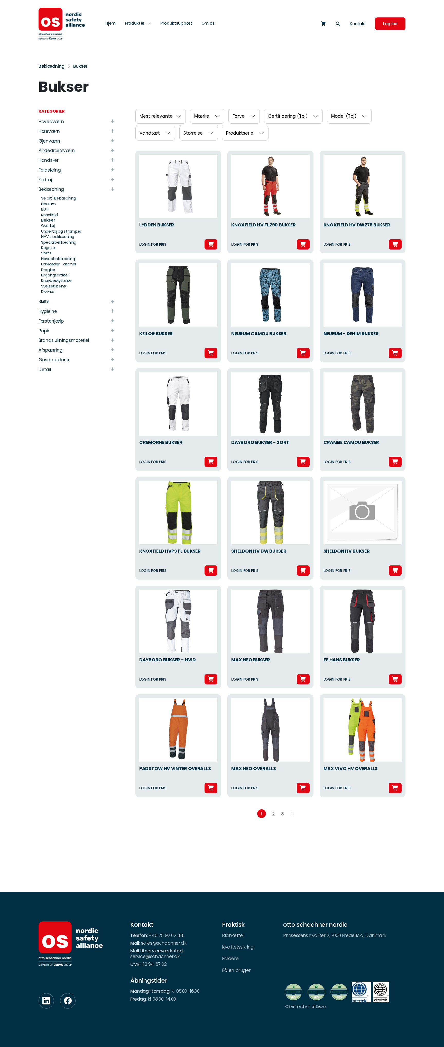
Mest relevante (156, 116)
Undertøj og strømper (61, 231)
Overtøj (48, 225)
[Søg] (337, 23)
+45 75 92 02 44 (166, 935)
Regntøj (48, 247)
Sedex (321, 1006)
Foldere (230, 958)
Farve (239, 116)
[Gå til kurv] (323, 23)
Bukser (80, 66)
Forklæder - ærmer (58, 264)
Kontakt (358, 23)
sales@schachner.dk (164, 943)
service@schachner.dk (155, 956)
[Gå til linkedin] (46, 1001)
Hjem (110, 23)
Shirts (46, 253)
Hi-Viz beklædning (57, 236)
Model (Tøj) (343, 116)
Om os (208, 23)
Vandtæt (150, 133)
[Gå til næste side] (292, 813)
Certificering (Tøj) (288, 116)
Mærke (201, 116)
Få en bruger (236, 970)
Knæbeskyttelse (56, 280)
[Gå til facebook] (68, 1001)
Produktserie (239, 133)
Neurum (48, 203)
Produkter (134, 23)
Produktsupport (176, 23)
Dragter (48, 269)
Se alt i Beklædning (58, 198)
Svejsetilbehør (54, 286)
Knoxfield (49, 214)
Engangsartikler (55, 275)
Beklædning (51, 66)
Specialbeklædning (58, 242)
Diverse (47, 291)
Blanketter (233, 935)
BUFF (45, 209)
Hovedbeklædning (58, 258)
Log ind (390, 24)
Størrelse (193, 133)
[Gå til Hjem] (62, 23)
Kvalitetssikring (238, 947)
